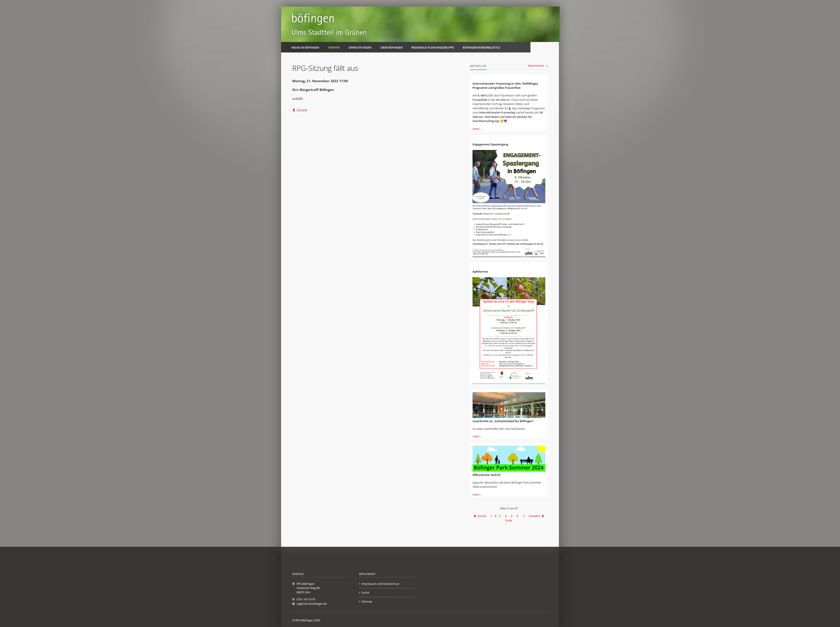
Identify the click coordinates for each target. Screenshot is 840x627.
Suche (365, 592)
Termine (334, 47)
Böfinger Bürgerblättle (481, 47)
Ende (509, 520)
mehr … (477, 129)
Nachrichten (536, 66)
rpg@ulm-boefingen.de (312, 604)
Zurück (302, 110)
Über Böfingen (391, 47)
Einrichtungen (360, 47)
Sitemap (366, 601)
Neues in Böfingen (305, 47)
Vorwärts (535, 516)
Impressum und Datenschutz (380, 584)
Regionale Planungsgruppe (432, 47)
